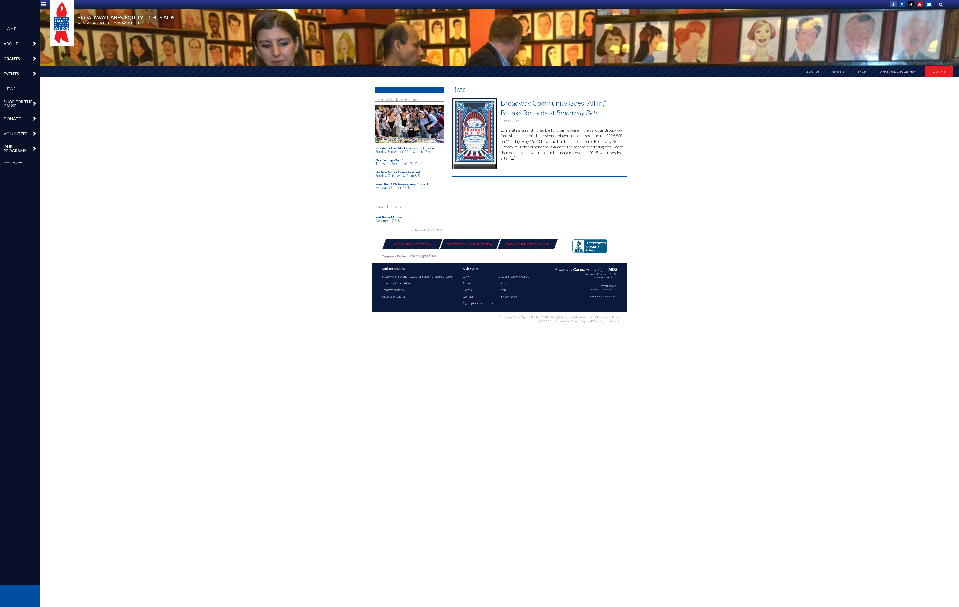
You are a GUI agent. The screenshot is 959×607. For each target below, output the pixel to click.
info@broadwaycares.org (604, 289)
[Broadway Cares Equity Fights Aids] (62, 23)
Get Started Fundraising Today (469, 244)
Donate (939, 71)
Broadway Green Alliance (398, 283)
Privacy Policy (508, 296)
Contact (13, 163)
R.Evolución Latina (393, 296)
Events (838, 71)
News (10, 88)
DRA (466, 276)
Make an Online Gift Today (412, 244)
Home (10, 28)
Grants (467, 283)
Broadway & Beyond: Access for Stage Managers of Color (417, 276)
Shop (862, 71)
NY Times (423, 257)
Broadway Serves (393, 290)
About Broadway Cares (514, 276)
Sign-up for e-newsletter (478, 303)
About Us (812, 71)
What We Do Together (897, 71)
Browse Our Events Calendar (527, 244)
